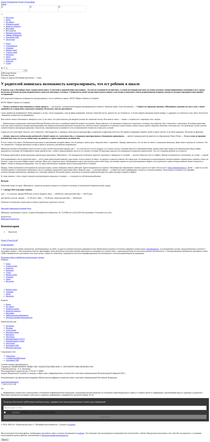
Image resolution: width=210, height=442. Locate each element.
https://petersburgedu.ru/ (177, 168)
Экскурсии (10, 39)
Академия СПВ (12, 37)
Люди (8, 57)
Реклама (9, 328)
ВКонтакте (5, 219)
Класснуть (14, 219)
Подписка (10, 326)
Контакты (10, 335)
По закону (10, 22)
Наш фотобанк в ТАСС (15, 339)
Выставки (10, 28)
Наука (8, 20)
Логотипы (10, 337)
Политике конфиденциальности (54, 435)
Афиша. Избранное (14, 35)
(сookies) (80, 433)
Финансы (10, 55)
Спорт (8, 63)
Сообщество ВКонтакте (16, 358)
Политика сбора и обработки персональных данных (22, 257)
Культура (9, 61)
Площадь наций (12, 24)
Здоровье (9, 48)
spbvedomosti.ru (152, 249)
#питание (5, 208)
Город (8, 44)
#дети (28, 208)
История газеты (12, 332)
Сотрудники (11, 330)
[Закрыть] (2, 393)
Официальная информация (17, 315)
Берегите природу (13, 26)
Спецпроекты (11, 46)
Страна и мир (11, 52)
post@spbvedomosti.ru (10, 382)
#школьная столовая (17, 208)
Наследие (10, 18)
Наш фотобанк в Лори (15, 341)
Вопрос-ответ (11, 50)
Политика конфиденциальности (19, 317)
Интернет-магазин (13, 33)
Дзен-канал (10, 356)
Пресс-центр (11, 59)
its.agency (72, 425)
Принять (5, 440)
